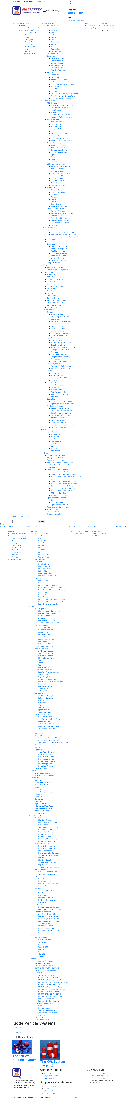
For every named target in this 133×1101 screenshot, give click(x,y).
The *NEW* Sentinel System (24, 1058)
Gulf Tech (82, 1097)
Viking (46, 1088)
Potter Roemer (49, 1093)
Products (19, 1032)
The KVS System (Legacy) (52, 1063)
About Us (47, 1073)
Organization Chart (51, 1076)
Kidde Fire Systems (51, 1086)
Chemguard (48, 1091)
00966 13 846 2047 (75, 13)
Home (18, 1028)
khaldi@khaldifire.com (76, 21)
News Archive (49, 1078)
